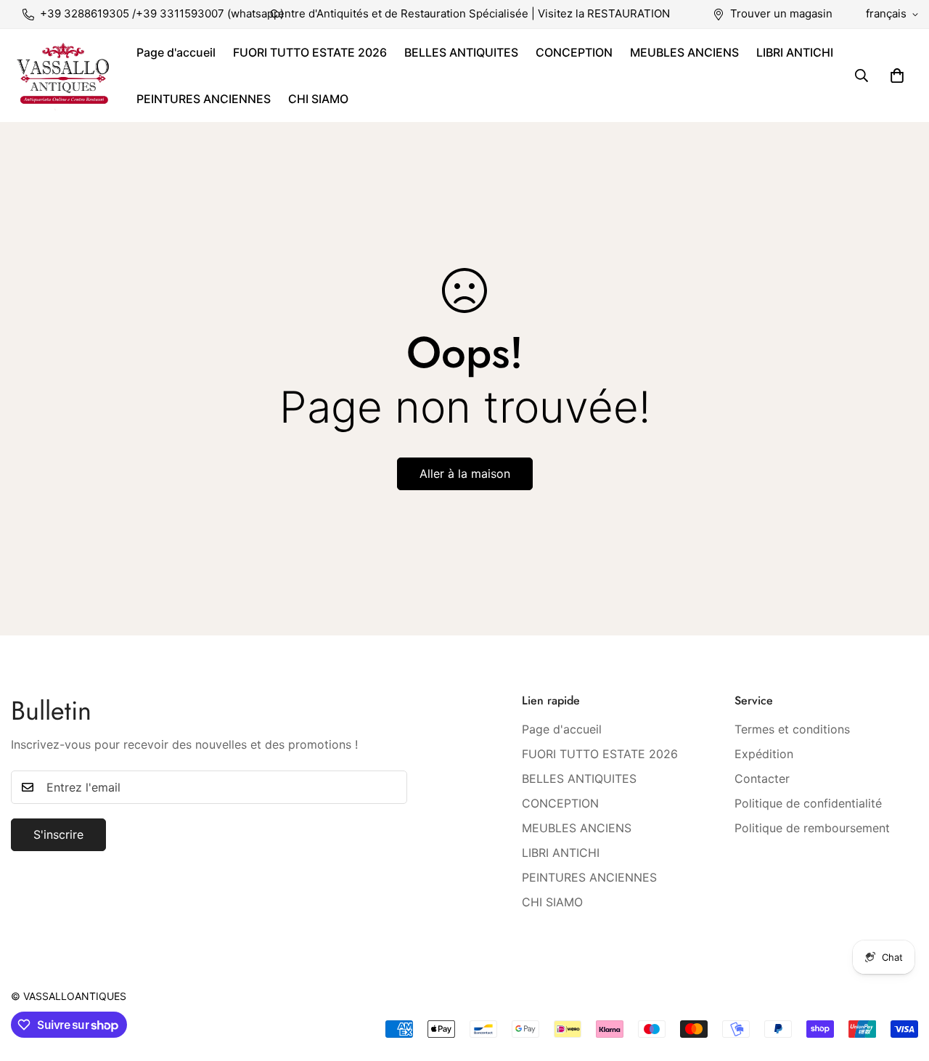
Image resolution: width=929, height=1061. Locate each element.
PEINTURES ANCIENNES (203, 99)
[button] (897, 75)
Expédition (763, 754)
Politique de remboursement (812, 828)
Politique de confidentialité (808, 803)
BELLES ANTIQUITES (461, 52)
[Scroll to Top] (900, 982)
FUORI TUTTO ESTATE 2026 (310, 52)
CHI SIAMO (318, 99)
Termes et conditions (792, 729)
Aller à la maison (465, 473)
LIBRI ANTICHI (794, 52)
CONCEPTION (574, 52)
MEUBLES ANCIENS (684, 52)
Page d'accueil (176, 52)
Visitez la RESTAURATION (604, 13)
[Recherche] (861, 76)
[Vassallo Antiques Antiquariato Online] (63, 75)
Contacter (762, 778)
